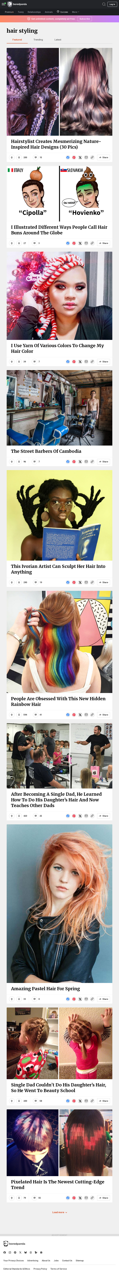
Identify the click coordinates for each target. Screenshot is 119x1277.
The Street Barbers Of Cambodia (46, 451)
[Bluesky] (25, 1252)
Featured (17, 39)
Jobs (56, 1260)
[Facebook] (4, 1252)
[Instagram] (10, 1252)
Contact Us (67, 1260)
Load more (58, 1212)
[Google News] (41, 1252)
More (74, 12)
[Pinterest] (15, 1252)
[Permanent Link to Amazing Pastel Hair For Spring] (59, 903)
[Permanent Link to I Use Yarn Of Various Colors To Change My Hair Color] (59, 296)
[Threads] (31, 1252)
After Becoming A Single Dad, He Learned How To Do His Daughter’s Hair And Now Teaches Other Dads (56, 799)
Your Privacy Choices (13, 1260)
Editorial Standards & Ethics (16, 1269)
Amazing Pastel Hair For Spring (45, 988)
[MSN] (36, 1252)
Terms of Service (59, 1269)
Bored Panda (14, 1244)
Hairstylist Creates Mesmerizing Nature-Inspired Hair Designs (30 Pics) (56, 144)
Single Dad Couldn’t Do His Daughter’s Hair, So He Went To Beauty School (58, 1087)
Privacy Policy (40, 1269)
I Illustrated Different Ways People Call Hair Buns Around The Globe (59, 230)
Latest (58, 39)
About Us (46, 1260)
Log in (112, 4)
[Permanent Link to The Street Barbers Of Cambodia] (59, 408)
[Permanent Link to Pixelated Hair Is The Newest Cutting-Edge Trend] (59, 1142)
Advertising (32, 1260)
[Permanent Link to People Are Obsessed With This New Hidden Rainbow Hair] (59, 642)
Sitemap (80, 1260)
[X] (20, 1252)
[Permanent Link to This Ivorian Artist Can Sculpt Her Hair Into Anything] (59, 515)
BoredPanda (17, 4)
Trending (38, 39)
